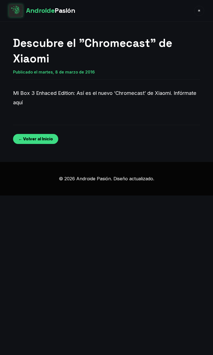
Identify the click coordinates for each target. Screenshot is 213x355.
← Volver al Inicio (35, 138)
